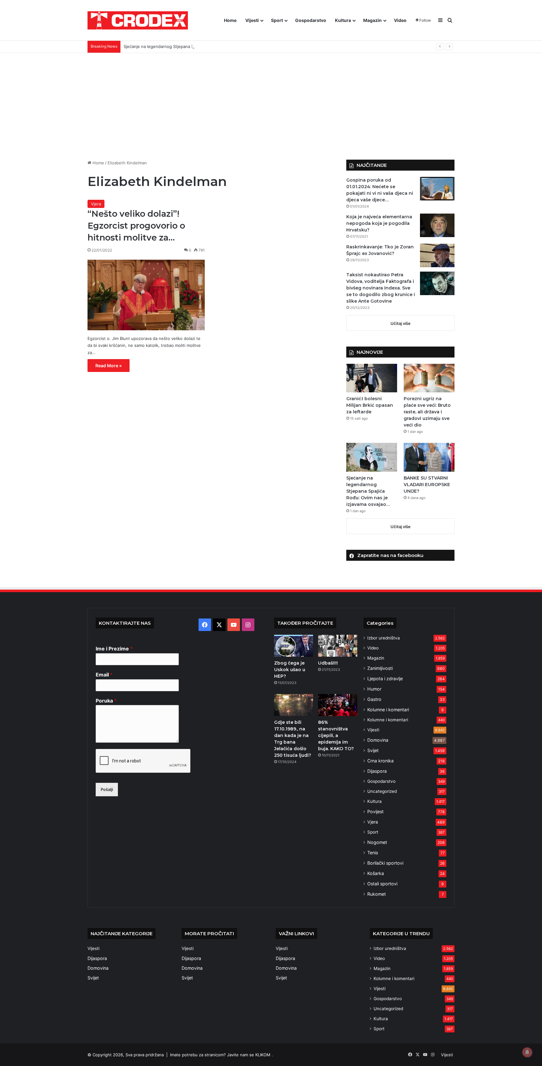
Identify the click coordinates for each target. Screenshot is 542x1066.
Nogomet (377, 842)
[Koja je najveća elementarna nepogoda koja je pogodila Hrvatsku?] (437, 225)
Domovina (377, 740)
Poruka (106, 700)
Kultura (343, 20)
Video (400, 20)
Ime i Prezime (114, 648)
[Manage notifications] (527, 1052)
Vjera (96, 203)
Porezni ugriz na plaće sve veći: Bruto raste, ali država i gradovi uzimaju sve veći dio (427, 412)
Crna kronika (380, 760)
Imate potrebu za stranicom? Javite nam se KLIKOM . (221, 1054)
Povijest (375, 811)
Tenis (372, 852)
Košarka (375, 873)
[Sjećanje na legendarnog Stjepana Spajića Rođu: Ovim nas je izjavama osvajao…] (371, 457)
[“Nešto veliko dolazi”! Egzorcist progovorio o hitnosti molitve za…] (146, 295)
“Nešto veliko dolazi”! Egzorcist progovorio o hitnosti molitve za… (136, 226)
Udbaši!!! (328, 663)
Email (104, 674)
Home (230, 20)
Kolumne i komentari (388, 709)
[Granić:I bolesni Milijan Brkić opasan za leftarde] (371, 378)
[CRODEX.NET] (138, 20)
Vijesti (252, 20)
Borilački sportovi (385, 863)
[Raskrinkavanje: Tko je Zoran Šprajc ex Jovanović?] (437, 255)
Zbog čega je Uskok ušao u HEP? (289, 669)
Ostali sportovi (382, 883)
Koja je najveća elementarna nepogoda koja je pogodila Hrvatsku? (379, 223)
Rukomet (376, 894)
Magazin (372, 20)
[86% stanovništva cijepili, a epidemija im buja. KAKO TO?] (337, 705)
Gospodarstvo (310, 20)
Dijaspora (377, 771)
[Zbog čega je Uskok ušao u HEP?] (293, 646)
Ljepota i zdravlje (385, 678)
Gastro (374, 699)
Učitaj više (401, 323)
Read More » (108, 365)
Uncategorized (382, 791)
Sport (277, 20)
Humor (374, 689)
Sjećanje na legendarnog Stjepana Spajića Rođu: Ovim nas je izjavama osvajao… (201, 46)
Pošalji (107, 789)
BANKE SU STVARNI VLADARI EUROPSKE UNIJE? (427, 484)
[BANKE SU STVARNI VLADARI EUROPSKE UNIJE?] (429, 457)
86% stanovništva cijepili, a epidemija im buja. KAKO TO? (336, 735)
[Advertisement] (271, 106)
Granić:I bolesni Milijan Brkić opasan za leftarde (369, 405)
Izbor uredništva (383, 637)
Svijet (373, 750)
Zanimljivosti (380, 668)
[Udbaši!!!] (337, 646)
